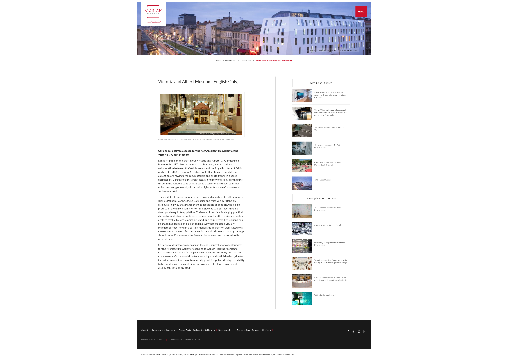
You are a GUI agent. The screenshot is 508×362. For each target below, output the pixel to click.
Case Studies (246, 60)
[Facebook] (348, 331)
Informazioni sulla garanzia (163, 330)
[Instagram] (358, 331)
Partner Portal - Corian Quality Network (197, 330)
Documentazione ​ (225, 330)
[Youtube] (353, 331)
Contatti (145, 330)
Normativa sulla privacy (151, 340)
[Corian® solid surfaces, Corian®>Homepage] (153, 14)
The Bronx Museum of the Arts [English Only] (327, 146)
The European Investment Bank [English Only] (327, 209)
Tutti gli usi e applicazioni (325, 295)
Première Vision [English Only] (327, 225)
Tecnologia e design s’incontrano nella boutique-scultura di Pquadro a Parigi (330, 261)
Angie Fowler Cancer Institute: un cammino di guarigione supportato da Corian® (330, 95)
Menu (361, 11)
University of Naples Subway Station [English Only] (329, 244)
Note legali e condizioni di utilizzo (185, 340)
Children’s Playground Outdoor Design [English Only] (327, 163)
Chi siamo (266, 330)
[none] (362, 21)
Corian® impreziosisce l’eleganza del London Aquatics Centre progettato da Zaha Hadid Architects (330, 112)
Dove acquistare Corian (247, 330)
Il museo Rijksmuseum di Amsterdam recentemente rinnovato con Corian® (330, 279)
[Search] (362, 21)
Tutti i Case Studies (322, 180)
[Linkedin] (364, 331)
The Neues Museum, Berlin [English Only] (329, 128)
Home (219, 60)
